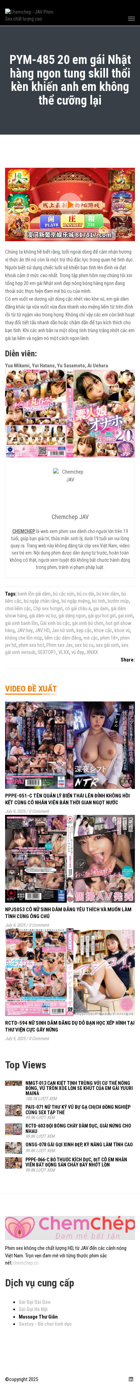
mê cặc (91, 638)
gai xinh (125, 616)
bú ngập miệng (76, 601)
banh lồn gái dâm (34, 594)
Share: (128, 660)
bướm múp (118, 601)
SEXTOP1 (47, 652)
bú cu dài (85, 594)
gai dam (100, 608)
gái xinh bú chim (87, 623)
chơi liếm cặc (18, 608)
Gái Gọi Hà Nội (33, 1309)
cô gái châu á (78, 608)
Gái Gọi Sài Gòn (35, 1302)
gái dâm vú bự (42, 616)
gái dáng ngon (72, 616)
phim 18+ (109, 638)
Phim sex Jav (59, 645)
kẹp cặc (84, 630)
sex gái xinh (107, 645)
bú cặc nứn (63, 594)
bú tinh (98, 601)
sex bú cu (84, 645)
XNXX (92, 652)
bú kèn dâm (108, 594)
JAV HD (42, 630)
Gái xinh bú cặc (55, 623)
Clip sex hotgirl (48, 608)
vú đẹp (77, 652)
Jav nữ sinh (63, 630)
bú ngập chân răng (41, 601)
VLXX (63, 652)
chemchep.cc (26, 1263)
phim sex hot (31, 645)
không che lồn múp (23, 638)
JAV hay (25, 630)
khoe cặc (103, 630)
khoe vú (122, 630)
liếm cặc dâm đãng (63, 638)
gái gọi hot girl (102, 616)
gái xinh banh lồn (21, 623)
